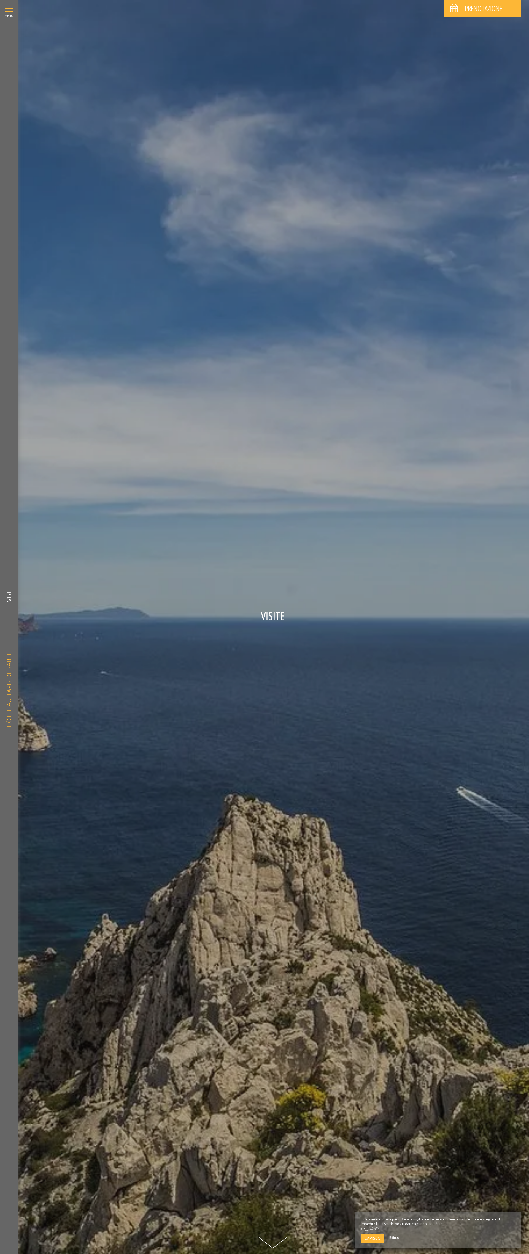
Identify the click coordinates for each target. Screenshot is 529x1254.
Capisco (373, 1238)
